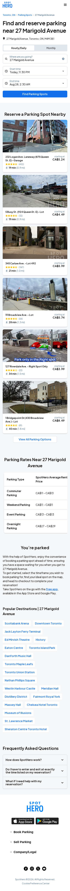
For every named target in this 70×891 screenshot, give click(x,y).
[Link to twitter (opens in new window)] (38, 869)
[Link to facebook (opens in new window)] (26, 869)
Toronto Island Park (42, 648)
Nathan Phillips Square (20, 680)
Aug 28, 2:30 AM (20, 84)
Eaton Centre (14, 648)
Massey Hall (13, 704)
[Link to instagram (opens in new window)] (32, 869)
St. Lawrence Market (19, 721)
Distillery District (16, 696)
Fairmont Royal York (46, 696)
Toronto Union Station (20, 672)
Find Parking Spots (35, 94)
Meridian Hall (49, 688)
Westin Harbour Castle (20, 688)
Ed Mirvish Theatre (17, 639)
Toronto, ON (9, 15)
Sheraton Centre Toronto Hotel (26, 729)
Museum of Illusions (18, 713)
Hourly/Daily (19, 47)
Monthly (51, 47)
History (41, 639)
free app (52, 589)
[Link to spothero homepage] (35, 807)
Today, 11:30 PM (20, 72)
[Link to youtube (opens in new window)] (44, 869)
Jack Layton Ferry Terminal (22, 631)
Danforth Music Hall (18, 656)
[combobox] (35, 59)
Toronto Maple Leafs (19, 664)
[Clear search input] (63, 58)
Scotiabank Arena (17, 623)
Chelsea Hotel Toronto (42, 704)
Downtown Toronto (48, 623)
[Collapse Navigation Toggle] (65, 5)
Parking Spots (25, 15)
